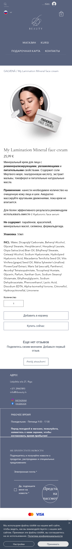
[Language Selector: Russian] (8, 12)
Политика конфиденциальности (45, 535)
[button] (61, 13)
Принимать (53, 544)
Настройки (19, 544)
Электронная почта (25, 471)
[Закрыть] (67, 525)
